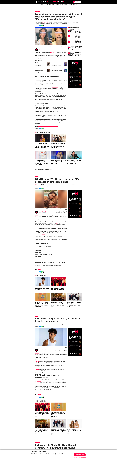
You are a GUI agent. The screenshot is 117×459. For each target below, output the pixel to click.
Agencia (54, 126)
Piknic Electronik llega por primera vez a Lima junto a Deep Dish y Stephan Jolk (57, 304)
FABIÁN (37, 361)
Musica (50, 4)
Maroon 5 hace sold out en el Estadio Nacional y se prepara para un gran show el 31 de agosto (74, 304)
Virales (57, 4)
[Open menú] (36, 2)
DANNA (36, 184)
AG (56, 126)
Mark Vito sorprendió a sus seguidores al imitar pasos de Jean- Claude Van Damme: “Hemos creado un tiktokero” (40, 71)
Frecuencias (75, 4)
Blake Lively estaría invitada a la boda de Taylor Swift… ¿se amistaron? (58, 162)
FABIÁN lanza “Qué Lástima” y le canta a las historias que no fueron (42, 288)
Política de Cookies (55, 455)
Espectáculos (42, 4)
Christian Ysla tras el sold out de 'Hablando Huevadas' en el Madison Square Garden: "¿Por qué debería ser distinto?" (78, 31)
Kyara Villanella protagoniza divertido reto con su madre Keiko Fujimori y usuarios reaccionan (57, 65)
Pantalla (46, 4)
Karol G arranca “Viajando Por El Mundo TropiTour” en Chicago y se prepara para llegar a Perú (42, 304)
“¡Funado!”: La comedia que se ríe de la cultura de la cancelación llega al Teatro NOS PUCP (58, 145)
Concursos (66, 4)
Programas (70, 4)
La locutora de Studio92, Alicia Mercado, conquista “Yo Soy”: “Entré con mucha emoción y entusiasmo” (42, 145)
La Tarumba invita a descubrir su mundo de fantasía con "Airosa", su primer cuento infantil (41, 162)
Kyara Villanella (45, 22)
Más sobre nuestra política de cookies (80, 457)
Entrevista (45, 126)
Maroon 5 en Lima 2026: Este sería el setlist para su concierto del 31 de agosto (57, 288)
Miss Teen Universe (50, 126)
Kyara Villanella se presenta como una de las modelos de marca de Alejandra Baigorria (57, 71)
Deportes (53, 4)
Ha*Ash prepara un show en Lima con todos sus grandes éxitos (74, 430)
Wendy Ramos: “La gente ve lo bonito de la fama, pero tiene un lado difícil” (74, 162)
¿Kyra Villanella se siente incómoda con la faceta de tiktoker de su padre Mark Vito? (40, 65)
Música (37, 176)
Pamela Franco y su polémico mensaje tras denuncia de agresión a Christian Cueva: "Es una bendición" (78, 54)
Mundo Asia (61, 4)
